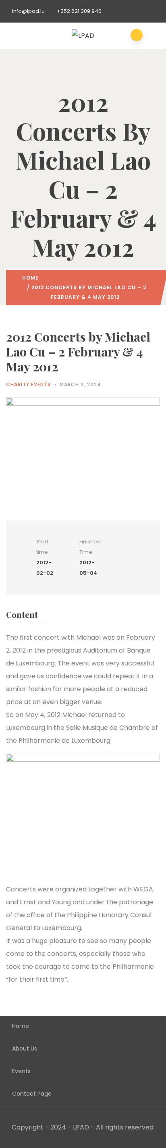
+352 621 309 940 (79, 11)
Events (21, 1071)
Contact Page (32, 1094)
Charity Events (28, 384)
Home (30, 277)
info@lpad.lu (28, 11)
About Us (24, 1048)
